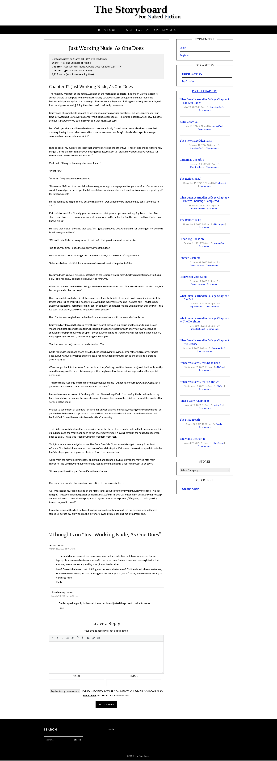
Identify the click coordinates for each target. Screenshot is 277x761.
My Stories (188, 81)
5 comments (204, 227)
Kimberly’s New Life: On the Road (200, 362)
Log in (183, 47)
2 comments (204, 110)
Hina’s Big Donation (192, 239)
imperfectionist (217, 107)
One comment (204, 129)
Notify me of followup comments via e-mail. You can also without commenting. (121, 693)
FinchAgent (220, 183)
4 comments (205, 186)
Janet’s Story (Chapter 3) (194, 400)
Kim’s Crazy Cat (189, 121)
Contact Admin (190, 488)
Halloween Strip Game (193, 276)
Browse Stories (108, 29)
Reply (59, 582)
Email (134, 675)
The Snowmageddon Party (196, 140)
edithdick (218, 405)
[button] (52, 638)
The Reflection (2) (190, 178)
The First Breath (190, 419)
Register (184, 55)
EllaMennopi (101, 58)
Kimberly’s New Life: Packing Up (199, 381)
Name (76, 675)
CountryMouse (197, 167)
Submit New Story (137, 29)
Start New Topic (165, 29)
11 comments (204, 446)
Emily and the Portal (192, 438)
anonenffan (216, 126)
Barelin (219, 424)
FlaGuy (220, 367)
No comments (212, 148)
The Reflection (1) (190, 220)
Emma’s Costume (190, 257)
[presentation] (52, 638)
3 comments (204, 246)
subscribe (89, 695)
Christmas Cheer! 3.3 (192, 159)
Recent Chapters (204, 91)
